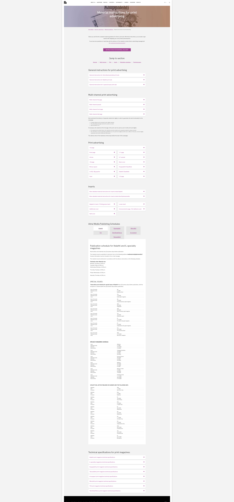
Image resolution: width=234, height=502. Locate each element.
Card (90, 176)
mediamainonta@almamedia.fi (117, 43)
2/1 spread (122, 157)
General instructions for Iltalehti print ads (100, 80)
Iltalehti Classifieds (124, 171)
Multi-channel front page (96, 109)
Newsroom (132, 2)
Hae (169, 2)
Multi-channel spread (95, 104)
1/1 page (121, 152)
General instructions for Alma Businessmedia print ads (104, 75)
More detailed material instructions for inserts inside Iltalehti (105, 191)
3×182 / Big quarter (94, 171)
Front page (92, 152)
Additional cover (94, 209)
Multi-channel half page (95, 114)
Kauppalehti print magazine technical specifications (103, 467)
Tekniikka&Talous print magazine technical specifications (104, 491)
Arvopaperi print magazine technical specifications (103, 476)
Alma (65, 2)
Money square (93, 167)
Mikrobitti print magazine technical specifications (102, 481)
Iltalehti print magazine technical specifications (102, 457)
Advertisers (99, 2)
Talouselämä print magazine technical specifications (103, 471)
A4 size (91, 157)
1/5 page (91, 162)
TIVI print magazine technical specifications (101, 486)
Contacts (138, 2)
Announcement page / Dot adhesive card (130, 209)
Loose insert (122, 204)
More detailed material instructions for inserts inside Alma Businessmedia (109, 196)
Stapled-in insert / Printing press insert (99, 204)
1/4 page (91, 147)
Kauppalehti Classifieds (125, 167)
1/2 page (121, 176)
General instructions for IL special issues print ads (103, 84)
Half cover (92, 214)
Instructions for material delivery (117, 50)
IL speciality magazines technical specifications (102, 462)
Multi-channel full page (95, 100)
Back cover (122, 162)
